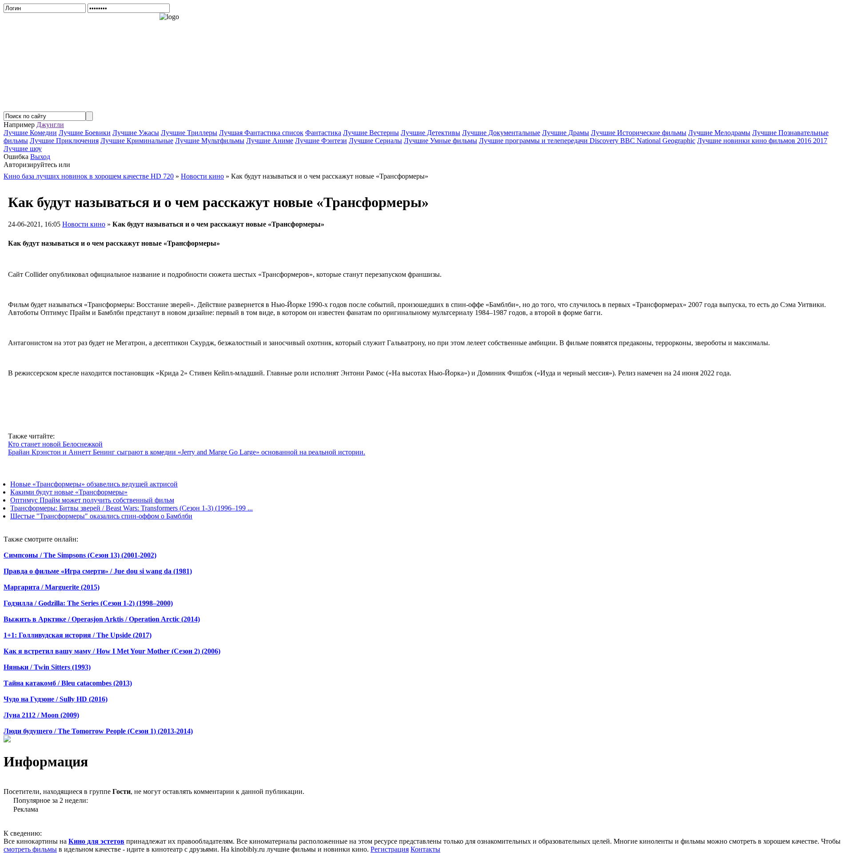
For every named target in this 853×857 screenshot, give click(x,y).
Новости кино (83, 224)
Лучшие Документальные (501, 132)
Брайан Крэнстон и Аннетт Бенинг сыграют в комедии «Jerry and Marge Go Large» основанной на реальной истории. (186, 452)
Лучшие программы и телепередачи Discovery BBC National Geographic (587, 140)
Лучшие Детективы (430, 132)
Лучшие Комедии (30, 132)
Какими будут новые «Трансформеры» (69, 492)
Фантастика (323, 132)
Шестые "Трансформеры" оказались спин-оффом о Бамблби (101, 516)
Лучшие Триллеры (189, 132)
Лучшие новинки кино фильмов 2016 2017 (762, 140)
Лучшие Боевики (85, 132)
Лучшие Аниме (269, 140)
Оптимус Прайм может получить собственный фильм (92, 500)
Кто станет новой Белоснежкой (55, 444)
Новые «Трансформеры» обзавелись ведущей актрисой (94, 484)
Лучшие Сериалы (375, 140)
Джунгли (50, 124)
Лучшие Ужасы (135, 132)
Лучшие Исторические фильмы (638, 132)
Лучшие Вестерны (371, 132)
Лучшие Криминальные (136, 140)
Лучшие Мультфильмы (209, 140)
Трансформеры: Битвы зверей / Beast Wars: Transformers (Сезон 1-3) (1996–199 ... (131, 508)
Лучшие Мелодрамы (719, 132)
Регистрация (390, 849)
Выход (40, 156)
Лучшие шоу (23, 148)
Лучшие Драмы (565, 132)
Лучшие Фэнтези (321, 140)
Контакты (425, 849)
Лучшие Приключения (64, 140)
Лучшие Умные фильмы (440, 140)
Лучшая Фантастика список (261, 132)
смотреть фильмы (30, 849)
